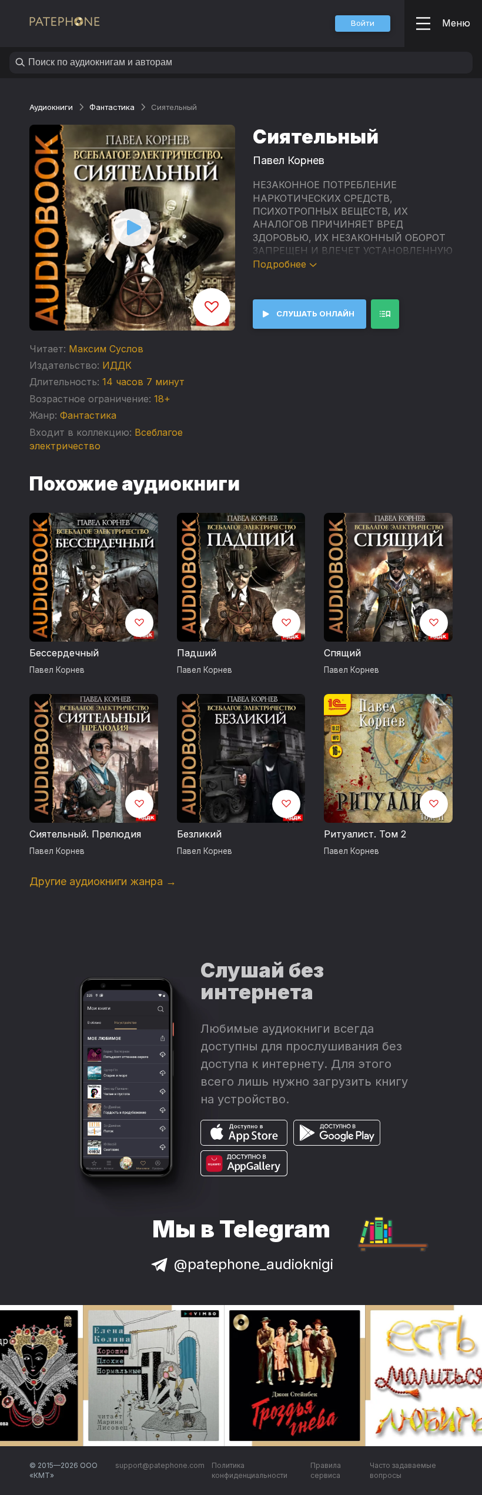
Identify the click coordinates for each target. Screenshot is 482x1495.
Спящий (342, 653)
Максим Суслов (106, 349)
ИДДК (117, 365)
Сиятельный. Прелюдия (85, 834)
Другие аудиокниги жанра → (102, 881)
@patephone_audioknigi (253, 1264)
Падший (196, 653)
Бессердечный (64, 653)
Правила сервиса (325, 1470)
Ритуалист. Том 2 (365, 834)
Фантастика (112, 107)
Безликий (199, 834)
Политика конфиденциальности (249, 1470)
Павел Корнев (288, 160)
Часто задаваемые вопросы (403, 1470)
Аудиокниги (51, 107)
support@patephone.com (160, 1465)
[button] (362, 23)
